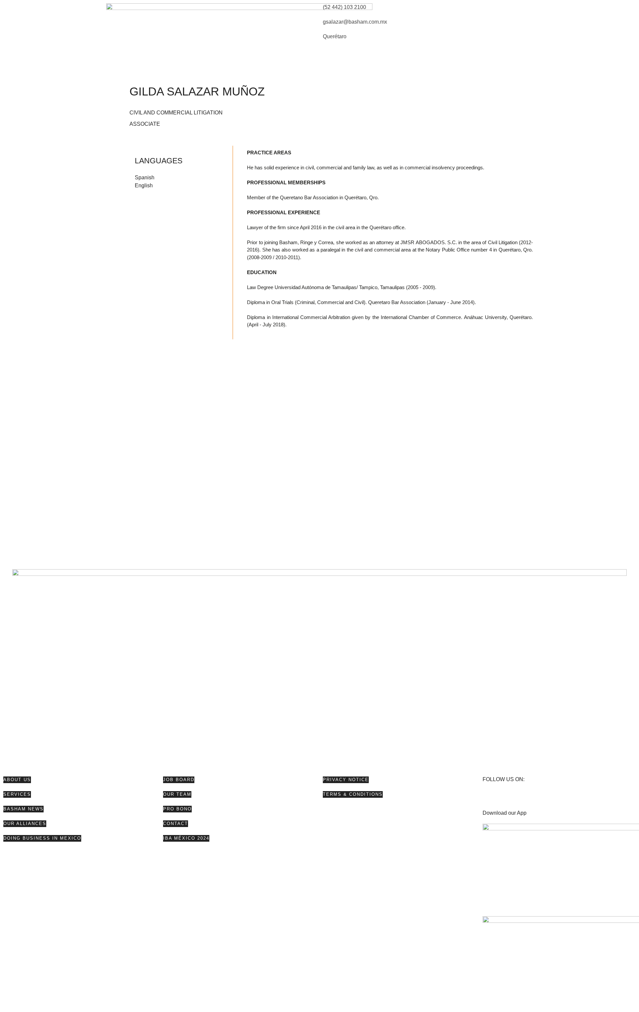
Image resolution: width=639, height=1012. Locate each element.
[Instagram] (544, 798)
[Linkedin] (527, 798)
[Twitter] (509, 798)
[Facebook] (491, 798)
